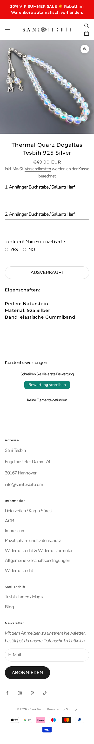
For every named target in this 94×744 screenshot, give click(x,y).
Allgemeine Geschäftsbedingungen (37, 560)
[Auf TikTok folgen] (44, 693)
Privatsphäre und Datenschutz (33, 540)
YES (14, 249)
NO (31, 249)
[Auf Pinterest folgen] (32, 693)
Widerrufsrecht (19, 570)
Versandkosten (38, 169)
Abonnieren (27, 672)
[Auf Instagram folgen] (19, 693)
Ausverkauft (47, 272)
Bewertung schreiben (47, 384)
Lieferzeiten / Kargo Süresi (28, 511)
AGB (9, 521)
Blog (9, 607)
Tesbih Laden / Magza (24, 597)
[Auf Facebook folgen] (7, 693)
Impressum (15, 531)
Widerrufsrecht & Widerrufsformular (39, 551)
